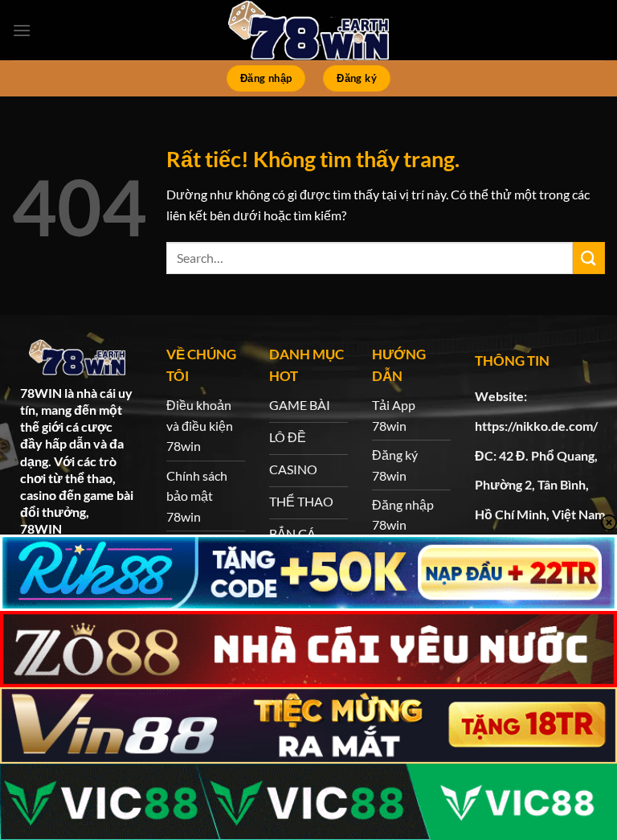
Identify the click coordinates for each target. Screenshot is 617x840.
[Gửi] (589, 257)
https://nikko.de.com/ (536, 425)
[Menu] (21, 30)
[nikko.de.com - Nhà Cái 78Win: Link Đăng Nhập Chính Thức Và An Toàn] (308, 30)
